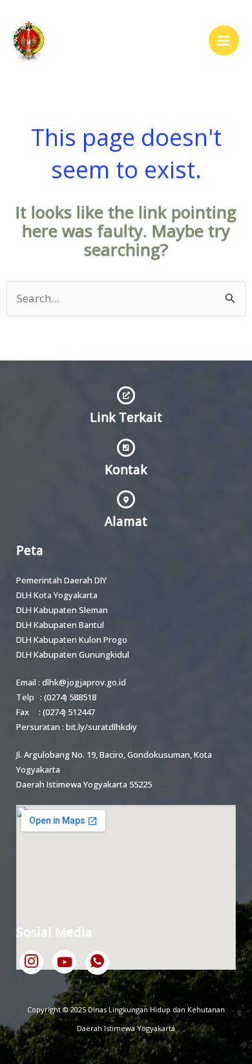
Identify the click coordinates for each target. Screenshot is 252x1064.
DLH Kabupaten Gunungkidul (72, 654)
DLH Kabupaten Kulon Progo (71, 639)
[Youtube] (64, 962)
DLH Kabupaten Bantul (60, 625)
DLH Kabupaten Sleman (62, 610)
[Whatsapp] (97, 963)
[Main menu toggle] (224, 40)
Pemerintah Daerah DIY (61, 580)
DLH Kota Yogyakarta (57, 595)
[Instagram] (31, 962)
